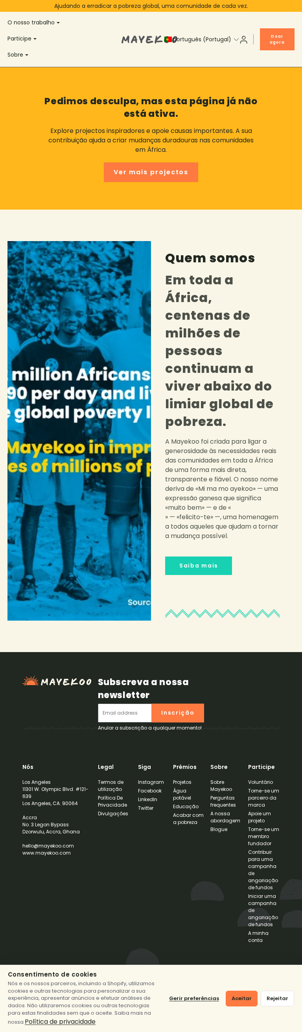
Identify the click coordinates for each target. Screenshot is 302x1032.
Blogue (218, 829)
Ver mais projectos (151, 172)
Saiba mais (198, 565)
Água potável (182, 794)
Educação (186, 806)
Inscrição (177, 713)
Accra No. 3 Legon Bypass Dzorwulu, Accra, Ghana (55, 809)
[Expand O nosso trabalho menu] (59, 23)
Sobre (15, 55)
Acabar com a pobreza (188, 819)
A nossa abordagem (225, 817)
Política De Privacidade (112, 801)
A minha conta (258, 937)
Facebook (150, 790)
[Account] (243, 39)
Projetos (182, 782)
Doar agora (277, 39)
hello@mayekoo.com (48, 845)
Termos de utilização (110, 785)
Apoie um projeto (259, 817)
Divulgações (113, 813)
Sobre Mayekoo (221, 785)
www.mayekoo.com (46, 853)
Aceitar (242, 998)
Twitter (145, 808)
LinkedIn (147, 799)
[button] (198, 39)
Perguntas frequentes (223, 801)
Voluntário (260, 782)
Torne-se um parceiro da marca (263, 797)
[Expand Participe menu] (36, 39)
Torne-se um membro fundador (263, 836)
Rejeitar (277, 998)
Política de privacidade (60, 1021)
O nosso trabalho (31, 22)
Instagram (151, 782)
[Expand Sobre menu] (28, 55)
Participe (19, 38)
